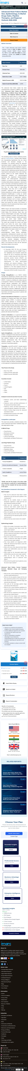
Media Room (4, 999)
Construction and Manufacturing (8, 1025)
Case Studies (4, 988)
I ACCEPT (18, 1069)
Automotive (4, 1019)
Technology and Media (6, 1040)
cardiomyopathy (10, 158)
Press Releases (5, 985)
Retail (3, 1038)
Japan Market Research (7, 973)
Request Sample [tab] (14, 40)
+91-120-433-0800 (6, 1065)
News (3, 1007)
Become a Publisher (6, 1003)
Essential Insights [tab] (11, 845)
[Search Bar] (22, 2)
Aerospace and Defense (7, 1015)
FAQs (3, 1005)
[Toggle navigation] (25, 3)
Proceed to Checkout (14, 933)
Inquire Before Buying (11, 683)
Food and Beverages (6, 1031)
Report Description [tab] (14, 30)
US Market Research (6, 977)
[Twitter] (8, 964)
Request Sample (14, 153)
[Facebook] (5, 964)
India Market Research (6, 971)
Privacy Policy (8, 1069)
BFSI (3, 1021)
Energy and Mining (6, 1029)
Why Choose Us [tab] (14, 36)
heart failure (12, 103)
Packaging (4, 1036)
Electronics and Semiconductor (8, 1027)
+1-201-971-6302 (6, 1051)
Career (3, 993)
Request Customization (11, 701)
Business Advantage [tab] (12, 878)
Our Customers (5, 1001)
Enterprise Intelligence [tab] (12, 894)
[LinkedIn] (2, 964)
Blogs (3, 983)
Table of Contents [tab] (14, 33)
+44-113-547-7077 (7, 1058)
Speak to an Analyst (10, 689)
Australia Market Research (7, 969)
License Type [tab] (14, 836)
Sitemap (3, 1009)
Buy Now (19, 26)
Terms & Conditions (6, 995)
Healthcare (4, 1034)
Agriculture (4, 1017)
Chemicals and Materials (7, 1023)
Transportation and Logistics (8, 1042)
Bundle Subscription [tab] (14, 833)
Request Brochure (10, 695)
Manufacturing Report (6, 981)
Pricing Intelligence (6, 979)
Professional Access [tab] (12, 861)
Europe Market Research (7, 975)
